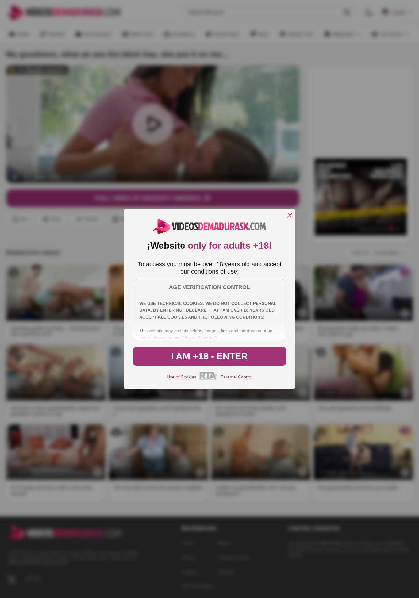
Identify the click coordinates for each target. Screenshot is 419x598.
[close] (289, 216)
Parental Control (236, 376)
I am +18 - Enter (209, 356)
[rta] (208, 379)
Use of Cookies (181, 376)
